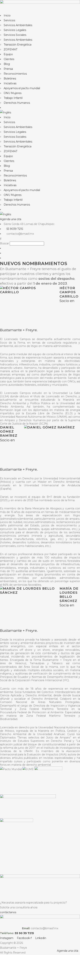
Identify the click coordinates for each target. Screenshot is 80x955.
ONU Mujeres (12, 93)
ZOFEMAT (10, 49)
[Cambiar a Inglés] (40, 112)
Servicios (9, 20)
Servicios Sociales (15, 35)
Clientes (9, 59)
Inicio (7, 15)
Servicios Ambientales (18, 25)
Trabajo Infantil (13, 98)
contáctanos (8, 912)
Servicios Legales (15, 30)
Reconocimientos (15, 73)
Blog (7, 64)
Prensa (8, 69)
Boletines (10, 78)
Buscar (4, 243)
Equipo (8, 54)
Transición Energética (17, 44)
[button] (40, 238)
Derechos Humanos (17, 102)
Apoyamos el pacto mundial (22, 88)
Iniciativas (10, 83)
